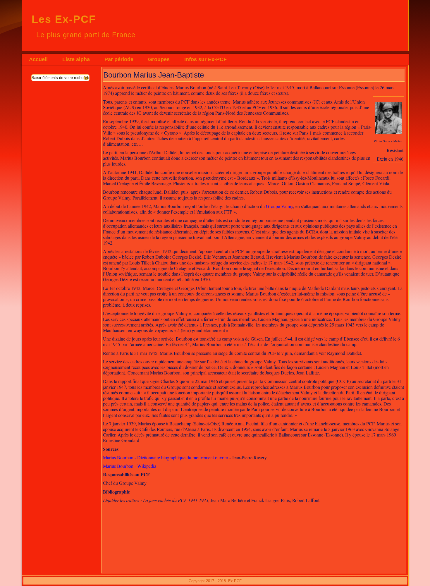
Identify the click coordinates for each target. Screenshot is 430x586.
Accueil (38, 59)
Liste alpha (76, 59)
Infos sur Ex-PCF (205, 59)
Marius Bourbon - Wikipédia (129, 466)
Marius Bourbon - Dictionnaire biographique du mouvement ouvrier (165, 457)
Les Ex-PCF (64, 19)
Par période (118, 59)
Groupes (159, 59)
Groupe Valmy (279, 206)
